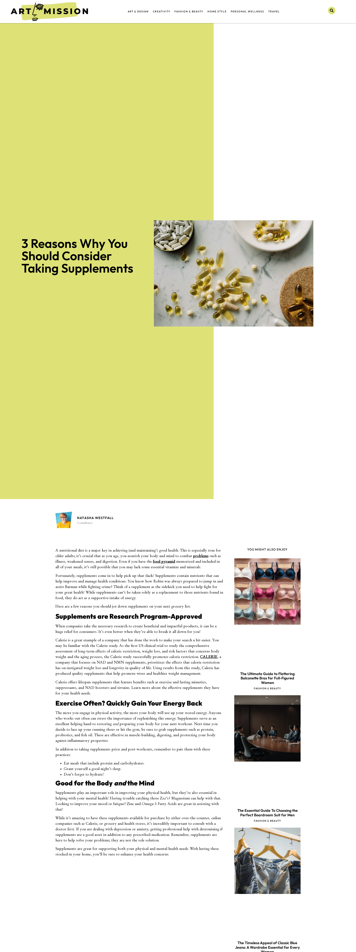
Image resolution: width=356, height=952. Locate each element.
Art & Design (138, 11)
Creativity (161, 11)
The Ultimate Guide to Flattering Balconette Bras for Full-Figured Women (267, 678)
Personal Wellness (247, 11)
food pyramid (164, 562)
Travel (274, 11)
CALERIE (208, 657)
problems (200, 556)
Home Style (217, 11)
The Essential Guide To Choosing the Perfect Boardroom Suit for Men (267, 812)
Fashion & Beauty (188, 11)
